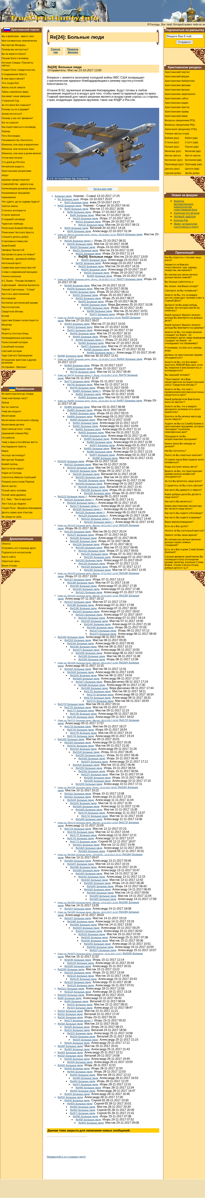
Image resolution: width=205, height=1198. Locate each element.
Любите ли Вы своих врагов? (181, 535)
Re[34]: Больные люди (94, 304)
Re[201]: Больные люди (89, 931)
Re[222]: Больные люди (77, 991)
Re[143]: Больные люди (94, 621)
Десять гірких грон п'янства (17, 512)
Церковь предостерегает (16, 179)
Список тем (55, 51)
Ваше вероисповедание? (179, 522)
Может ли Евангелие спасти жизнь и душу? (186, 225)
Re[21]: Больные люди (85, 250)
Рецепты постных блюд (15, 333)
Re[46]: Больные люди (91, 343)
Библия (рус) (172, 138)
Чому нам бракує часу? (15, 398)
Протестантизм (10, 307)
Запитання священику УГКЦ (181, 129)
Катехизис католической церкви (20, 302)
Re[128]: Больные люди (83, 538)
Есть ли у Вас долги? (176, 526)
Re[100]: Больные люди (71, 461)
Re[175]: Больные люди (77, 707)
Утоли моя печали (12, 157)
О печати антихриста (14, 210)
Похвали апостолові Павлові (18, 481)
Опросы (6, 543)
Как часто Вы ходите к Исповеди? (184, 513)
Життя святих (193, 155)
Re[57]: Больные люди (82, 1113)
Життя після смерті (13, 468)
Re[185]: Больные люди (77, 860)
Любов (5, 402)
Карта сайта (9, 556)
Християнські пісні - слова (16, 429)
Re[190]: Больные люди (89, 873)
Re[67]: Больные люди (79, 368)
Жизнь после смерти (13, 87)
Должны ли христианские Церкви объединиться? (183, 356)
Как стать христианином (15, 294)
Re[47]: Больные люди (94, 346)
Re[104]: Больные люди (86, 474)
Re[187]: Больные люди (80, 864)
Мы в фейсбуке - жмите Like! (18, 36)
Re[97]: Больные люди (102, 445)
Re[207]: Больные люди (103, 950)
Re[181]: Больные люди (86, 844)
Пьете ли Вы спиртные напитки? (183, 455)
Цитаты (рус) (172, 168)
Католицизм (8, 298)
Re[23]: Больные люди (91, 266)
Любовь (6, 131)
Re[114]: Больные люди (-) (79, 499)
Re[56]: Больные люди (82, 1107)
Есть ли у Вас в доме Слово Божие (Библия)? (184, 551)
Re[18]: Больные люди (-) (78, 240)
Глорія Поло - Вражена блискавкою (21, 508)
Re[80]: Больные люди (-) (87, 391)
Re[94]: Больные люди (94, 435)
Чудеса (6, 329)
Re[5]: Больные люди (76, 209)
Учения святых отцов (177, 133)
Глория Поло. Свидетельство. (19, 70)
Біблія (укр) (191, 138)
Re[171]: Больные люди (100, 694)
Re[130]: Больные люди (89, 547)
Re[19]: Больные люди (79, 244)
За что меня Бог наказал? (16, 105)
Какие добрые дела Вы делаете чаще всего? (183, 496)
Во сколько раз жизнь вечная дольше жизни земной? (181, 276)
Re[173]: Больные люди (71, 704)
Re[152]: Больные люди (83, 749)
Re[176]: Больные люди (80, 717)
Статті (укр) (191, 142)
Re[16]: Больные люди (70, 1017)
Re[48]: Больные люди (96, 349)
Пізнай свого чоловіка (14, 490)
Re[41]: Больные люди (79, 327)
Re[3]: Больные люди (76, 228)
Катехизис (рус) (174, 160)
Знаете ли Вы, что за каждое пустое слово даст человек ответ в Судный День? (184, 298)
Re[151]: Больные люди (80, 745)
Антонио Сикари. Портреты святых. (17, 64)
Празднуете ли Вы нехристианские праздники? (181, 438)
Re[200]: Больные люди (86, 928)
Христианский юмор (176, 116)
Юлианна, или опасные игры (18, 149)
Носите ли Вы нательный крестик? (184, 530)
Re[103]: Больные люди (83, 471)
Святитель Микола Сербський (19, 477)
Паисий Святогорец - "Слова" (18, 289)
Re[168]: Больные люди (91, 685)
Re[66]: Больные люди (77, 365)
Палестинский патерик (15, 342)
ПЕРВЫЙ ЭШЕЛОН (185, 216)
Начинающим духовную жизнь (19, 188)
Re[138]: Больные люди (80, 582)
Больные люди (63, 196)
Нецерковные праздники (16, 193)
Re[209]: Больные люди (77, 960)
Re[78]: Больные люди (79, 384)
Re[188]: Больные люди (83, 867)
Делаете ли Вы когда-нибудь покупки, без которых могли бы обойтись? (182, 308)
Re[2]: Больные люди (76, 202)
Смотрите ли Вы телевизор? (181, 290)
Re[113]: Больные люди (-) (72, 496)
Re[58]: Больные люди (70, 356)
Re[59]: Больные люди (88, 1119)
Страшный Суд (10, 100)
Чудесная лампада (12, 223)
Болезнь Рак (181, 220)
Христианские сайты (176, 98)
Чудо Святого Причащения (17, 355)
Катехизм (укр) (193, 160)
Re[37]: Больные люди (102, 314)
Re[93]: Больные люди (91, 432)
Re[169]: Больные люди (94, 688)
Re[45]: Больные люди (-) (90, 340)
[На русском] (7, 29)
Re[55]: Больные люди (79, 1103)
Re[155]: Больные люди (89, 768)
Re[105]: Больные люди (89, 477)
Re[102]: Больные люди (80, 467)
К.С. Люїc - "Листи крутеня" (17, 499)
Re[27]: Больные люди (100, 279)
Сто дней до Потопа (13, 162)
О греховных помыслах (15, 241)
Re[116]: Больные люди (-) (82, 503)
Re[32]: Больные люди (88, 298)
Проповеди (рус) (174, 164)
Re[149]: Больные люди (71, 637)
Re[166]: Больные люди (86, 678)
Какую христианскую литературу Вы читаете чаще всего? (183, 507)
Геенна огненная (11, 276)
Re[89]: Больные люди (79, 410)
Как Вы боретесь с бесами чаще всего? (183, 259)
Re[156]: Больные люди (83, 646)
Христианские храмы (177, 111)
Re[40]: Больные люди (77, 324)
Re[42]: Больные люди (70, 1065)
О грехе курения (11, 215)
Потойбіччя (8, 437)
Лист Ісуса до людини (14, 503)
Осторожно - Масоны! (14, 367)
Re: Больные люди (68, 199)
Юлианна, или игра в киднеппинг (20, 144)
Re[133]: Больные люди (97, 557)
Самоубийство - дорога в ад (17, 184)
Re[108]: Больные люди (94, 490)
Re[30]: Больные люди (82, 292)
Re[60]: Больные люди (91, 1123)
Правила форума (72, 51)
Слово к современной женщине (19, 272)
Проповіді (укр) (193, 164)
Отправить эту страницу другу (19, 548)
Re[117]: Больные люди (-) (84, 506)
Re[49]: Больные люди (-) (101, 352)
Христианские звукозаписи (180, 94)
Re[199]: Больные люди (83, 924)
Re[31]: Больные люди (85, 295)
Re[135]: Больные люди (97, 570)
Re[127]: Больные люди (80, 534)
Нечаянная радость (13, 166)
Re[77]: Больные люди (77, 381)
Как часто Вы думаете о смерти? (183, 490)
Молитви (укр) (193, 151)
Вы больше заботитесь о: (179, 281)
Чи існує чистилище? (13, 455)
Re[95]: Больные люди (96, 439)
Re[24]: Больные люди (94, 269)
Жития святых (173, 155)
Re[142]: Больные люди (91, 618)
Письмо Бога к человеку (15, 58)
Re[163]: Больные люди (80, 672)
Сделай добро (173, 173)
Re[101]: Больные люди (77, 464)
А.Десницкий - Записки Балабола (20, 285)
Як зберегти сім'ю (11, 517)
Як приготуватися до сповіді (17, 393)
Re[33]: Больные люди (91, 301)
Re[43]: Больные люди (82, 333)
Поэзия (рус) (172, 146)
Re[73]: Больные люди (82, 372)
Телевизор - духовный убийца (18, 258)
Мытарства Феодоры (14, 45)
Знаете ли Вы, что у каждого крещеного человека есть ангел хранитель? (183, 409)
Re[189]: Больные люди (86, 870)
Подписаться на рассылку (16, 552)
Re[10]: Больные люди (85, 218)
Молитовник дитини (13, 424)
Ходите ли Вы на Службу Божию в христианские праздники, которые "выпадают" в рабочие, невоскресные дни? (184, 427)
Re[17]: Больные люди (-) (78, 1020)
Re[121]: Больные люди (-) (96, 519)
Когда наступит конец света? (181, 466)
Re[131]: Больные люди (91, 550)
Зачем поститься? (12, 113)
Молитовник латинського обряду (20, 420)
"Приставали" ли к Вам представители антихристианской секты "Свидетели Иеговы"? (184, 382)
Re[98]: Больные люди (105, 458)
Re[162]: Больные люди (77, 669)
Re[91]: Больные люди (85, 423)
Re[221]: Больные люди (71, 988)
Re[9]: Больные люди (82, 215)
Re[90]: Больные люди (82, 413)
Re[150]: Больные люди (77, 742)
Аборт (5, 175)
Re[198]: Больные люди (80, 921)
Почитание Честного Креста (18, 232)
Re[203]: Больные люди (94, 937)
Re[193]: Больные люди (97, 883)
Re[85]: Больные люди (91, 397)
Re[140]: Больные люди (86, 589)
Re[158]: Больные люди (89, 653)
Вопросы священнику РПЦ (180, 120)
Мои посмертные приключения (19, 40)
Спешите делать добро (15, 236)
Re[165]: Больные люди (83, 675)
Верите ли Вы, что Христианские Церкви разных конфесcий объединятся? (183, 474)
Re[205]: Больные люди (97, 944)
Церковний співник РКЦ (15, 433)
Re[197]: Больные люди (77, 908)
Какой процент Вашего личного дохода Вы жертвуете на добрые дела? (183, 318)
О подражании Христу (14, 74)
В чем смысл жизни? (13, 78)
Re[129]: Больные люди (86, 544)
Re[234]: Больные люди (71, 995)
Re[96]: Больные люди (99, 442)
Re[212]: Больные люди (80, 975)
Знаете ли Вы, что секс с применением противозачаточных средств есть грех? (184, 392)
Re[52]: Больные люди (70, 1097)
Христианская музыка (177, 89)
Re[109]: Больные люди (97, 493)
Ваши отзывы (9, 565)
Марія (5, 451)
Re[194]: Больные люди (100, 886)
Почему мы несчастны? (15, 49)
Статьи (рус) (172, 142)
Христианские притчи (177, 107)
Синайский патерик (13, 346)
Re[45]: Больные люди (82, 1075)
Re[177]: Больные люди (80, 710)
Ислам (5, 316)
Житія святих (9, 486)
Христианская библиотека (180, 80)
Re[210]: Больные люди (80, 963)
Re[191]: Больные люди (91, 876)
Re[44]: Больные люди (85, 336)
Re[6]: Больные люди (79, 212)
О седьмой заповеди (13, 219)
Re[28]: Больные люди (77, 285)
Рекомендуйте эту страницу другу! (66, 1156)
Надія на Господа (12, 473)
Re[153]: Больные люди (77, 640)
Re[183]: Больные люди (91, 851)
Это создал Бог (10, 83)
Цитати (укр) (192, 168)
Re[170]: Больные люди (97, 691)
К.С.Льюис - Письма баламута (18, 280)
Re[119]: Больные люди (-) (90, 512)
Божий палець (10, 464)
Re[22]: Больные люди (88, 253)
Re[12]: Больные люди (91, 225)
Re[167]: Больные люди (89, 681)
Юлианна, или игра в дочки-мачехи (21, 153)
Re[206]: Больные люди (100, 947)
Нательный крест (11, 263)
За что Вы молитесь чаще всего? (183, 481)
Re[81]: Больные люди (88, 394)
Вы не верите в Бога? (14, 54)
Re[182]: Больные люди (89, 848)
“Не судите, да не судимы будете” (21, 201)
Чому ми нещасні (11, 411)
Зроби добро (192, 173)
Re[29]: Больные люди (79, 288)
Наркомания (9, 197)
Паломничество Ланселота (17, 140)
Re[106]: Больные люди (91, 480)
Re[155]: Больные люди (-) (90, 755)
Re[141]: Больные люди (89, 592)
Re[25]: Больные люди (94, 260)
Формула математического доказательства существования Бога (185, 205)
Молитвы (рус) (173, 151)
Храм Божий (9, 245)
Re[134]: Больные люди (94, 566)
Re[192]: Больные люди (94, 880)
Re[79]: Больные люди (82, 387)
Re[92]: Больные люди (88, 429)
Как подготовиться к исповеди (19, 127)
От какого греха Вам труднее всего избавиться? (184, 461)
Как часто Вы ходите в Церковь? (183, 517)
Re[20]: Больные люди (82, 247)
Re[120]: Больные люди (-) (93, 515)
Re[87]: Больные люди (100, 400)
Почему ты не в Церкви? (15, 109)
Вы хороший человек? (177, 375)
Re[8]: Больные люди (69, 998)
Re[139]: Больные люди (83, 586)
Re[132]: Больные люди (94, 554)
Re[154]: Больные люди (80, 643)
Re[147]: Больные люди (103, 630)
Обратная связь (11, 561)
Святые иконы (10, 206)
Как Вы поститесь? (175, 450)
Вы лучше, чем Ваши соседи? (181, 286)
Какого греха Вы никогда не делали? (180, 445)
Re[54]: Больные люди (77, 1100)
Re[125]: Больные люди (77, 531)
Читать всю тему (102, 189)
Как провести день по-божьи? (18, 254)
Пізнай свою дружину (14, 495)
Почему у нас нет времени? (17, 118)
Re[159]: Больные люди (91, 656)
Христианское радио (176, 102)
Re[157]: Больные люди (86, 650)
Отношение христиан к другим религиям (19, 361)
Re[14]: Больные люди (100, 234)
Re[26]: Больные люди (99, 276)
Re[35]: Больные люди (96, 308)
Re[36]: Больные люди (99, 311)
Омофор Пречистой (13, 250)
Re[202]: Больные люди (91, 934)
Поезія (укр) (192, 146)
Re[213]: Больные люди (83, 979)
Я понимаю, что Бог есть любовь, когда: (183, 349)
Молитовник (8, 415)
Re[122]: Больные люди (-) (99, 522)
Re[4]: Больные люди (79, 231)
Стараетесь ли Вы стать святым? (184, 485)
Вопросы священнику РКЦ (180, 124)
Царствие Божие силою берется (20, 320)
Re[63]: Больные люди (100, 359)
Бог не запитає (10, 407)
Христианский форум (177, 76)
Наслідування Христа (14, 446)
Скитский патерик (12, 351)
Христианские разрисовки (16, 171)
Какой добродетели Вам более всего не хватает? (182, 400)
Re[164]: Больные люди (80, 800)
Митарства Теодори (13, 459)
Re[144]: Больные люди (97, 624)
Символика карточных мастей (19, 267)
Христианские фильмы (178, 85)
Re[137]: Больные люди (77, 579)
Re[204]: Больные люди (94, 940)
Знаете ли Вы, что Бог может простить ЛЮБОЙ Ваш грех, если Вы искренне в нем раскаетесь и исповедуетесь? (184, 366)
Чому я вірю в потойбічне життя (20, 442)
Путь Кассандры (11, 135)
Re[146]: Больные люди (100, 627)
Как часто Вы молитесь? (178, 501)
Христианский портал (25, 29)
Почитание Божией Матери (17, 228)
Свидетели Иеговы (12, 311)
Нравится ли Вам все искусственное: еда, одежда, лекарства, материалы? (181, 267)
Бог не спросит (10, 122)
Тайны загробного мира (15, 91)
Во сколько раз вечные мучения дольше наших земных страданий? (183, 542)
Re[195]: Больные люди (103, 896)
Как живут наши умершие (16, 96)
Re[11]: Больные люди (88, 221)
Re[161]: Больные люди (77, 793)
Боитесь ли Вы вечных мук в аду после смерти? (183, 418)
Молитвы (7, 324)
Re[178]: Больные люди (83, 713)
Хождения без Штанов (186, 213)
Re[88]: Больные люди (77, 407)
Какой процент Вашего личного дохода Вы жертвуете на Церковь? (184, 326)
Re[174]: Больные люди (80, 729)
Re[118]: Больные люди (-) (87, 509)
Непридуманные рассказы (17, 338)
